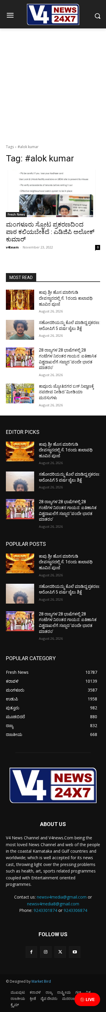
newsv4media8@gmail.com (53, 904)
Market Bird (41, 981)
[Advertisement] (53, 84)
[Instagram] (46, 952)
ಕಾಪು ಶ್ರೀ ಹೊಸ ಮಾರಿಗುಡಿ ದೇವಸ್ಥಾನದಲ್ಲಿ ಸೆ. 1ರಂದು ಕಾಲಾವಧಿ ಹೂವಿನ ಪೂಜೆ (65, 298)
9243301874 (45, 910)
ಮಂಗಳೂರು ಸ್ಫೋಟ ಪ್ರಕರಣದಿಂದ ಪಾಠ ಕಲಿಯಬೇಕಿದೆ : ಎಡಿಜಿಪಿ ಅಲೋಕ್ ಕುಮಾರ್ (50, 232)
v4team (12, 247)
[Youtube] (74, 952)
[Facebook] (31, 952)
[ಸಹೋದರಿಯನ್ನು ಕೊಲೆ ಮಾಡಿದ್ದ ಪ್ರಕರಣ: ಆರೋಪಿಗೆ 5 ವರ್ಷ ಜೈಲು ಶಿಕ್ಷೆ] (20, 330)
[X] (60, 952)
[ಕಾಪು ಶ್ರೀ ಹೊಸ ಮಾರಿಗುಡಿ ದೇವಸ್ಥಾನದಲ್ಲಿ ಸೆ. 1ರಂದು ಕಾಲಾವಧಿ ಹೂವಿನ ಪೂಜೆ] (20, 299)
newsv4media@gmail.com (62, 897)
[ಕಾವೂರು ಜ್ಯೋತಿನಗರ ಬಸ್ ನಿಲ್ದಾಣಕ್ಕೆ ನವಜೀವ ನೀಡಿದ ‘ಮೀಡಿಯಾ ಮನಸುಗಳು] (20, 393)
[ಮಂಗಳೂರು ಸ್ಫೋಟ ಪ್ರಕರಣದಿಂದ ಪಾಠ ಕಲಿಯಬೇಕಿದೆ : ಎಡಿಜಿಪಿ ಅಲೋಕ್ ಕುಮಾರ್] (53, 193)
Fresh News (16, 214)
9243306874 (75, 910)
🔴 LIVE (87, 999)
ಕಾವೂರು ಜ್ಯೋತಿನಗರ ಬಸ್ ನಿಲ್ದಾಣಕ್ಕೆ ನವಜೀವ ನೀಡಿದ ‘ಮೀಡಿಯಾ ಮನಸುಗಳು (66, 392)
